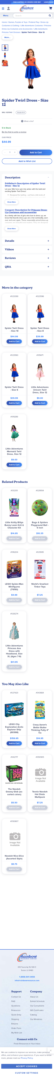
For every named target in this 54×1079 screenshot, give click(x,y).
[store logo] (26, 8)
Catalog (33, 1014)
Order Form (16, 1028)
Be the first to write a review (14, 132)
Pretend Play (34, 22)
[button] (6, 54)
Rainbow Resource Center (27, 957)
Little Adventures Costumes (32, 25)
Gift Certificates (36, 1010)
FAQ (13, 1001)
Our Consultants (37, 1005)
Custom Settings (26, 1073)
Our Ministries (36, 1019)
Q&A (8, 266)
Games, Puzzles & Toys (17, 22)
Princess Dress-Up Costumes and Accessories (26, 211)
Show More (11, 202)
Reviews (10, 258)
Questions (15, 1005)
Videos (9, 249)
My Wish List (16, 1032)
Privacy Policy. (27, 1058)
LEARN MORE (48, 2)
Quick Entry (16, 1014)
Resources (15, 1010)
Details (9, 240)
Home (4, 22)
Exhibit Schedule (37, 1001)
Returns (14, 1023)
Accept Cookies (26, 1066)
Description (12, 177)
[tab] (7, 37)
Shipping (15, 1019)
